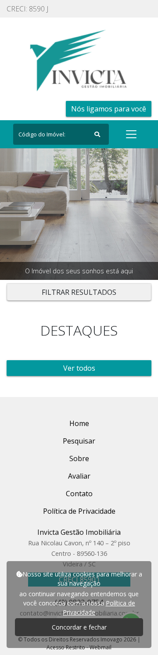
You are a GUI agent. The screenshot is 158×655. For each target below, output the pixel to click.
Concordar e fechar (79, 627)
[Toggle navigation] (131, 134)
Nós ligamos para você (108, 109)
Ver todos (79, 368)
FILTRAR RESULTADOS (79, 292)
